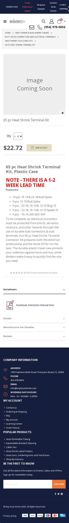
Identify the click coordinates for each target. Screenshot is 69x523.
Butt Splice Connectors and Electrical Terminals (30, 37)
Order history (13, 427)
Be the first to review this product (40, 272)
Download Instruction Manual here (35, 305)
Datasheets (10, 289)
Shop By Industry (14, 459)
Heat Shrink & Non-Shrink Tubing (32, 32)
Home (8, 32)
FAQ (8, 415)
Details (7, 318)
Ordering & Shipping (16, 411)
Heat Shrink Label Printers (19, 451)
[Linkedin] (61, 493)
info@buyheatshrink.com (23, 388)
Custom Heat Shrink (53, 7)
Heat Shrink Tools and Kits (19, 41)
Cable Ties (11, 447)
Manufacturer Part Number (18, 327)
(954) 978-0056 (54, 27)
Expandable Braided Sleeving (21, 443)
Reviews (7, 336)
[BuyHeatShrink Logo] (15, 21)
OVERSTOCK (12, 7)
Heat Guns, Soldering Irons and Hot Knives (28, 455)
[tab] (34, 289)
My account (12, 419)
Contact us (11, 407)
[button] (62, 113)
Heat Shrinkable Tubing (18, 439)
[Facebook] (55, 493)
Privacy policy (9, 515)
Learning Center (14, 423)
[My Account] (52, 21)
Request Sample (41, 7)
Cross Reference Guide (27, 7)
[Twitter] (58, 493)
